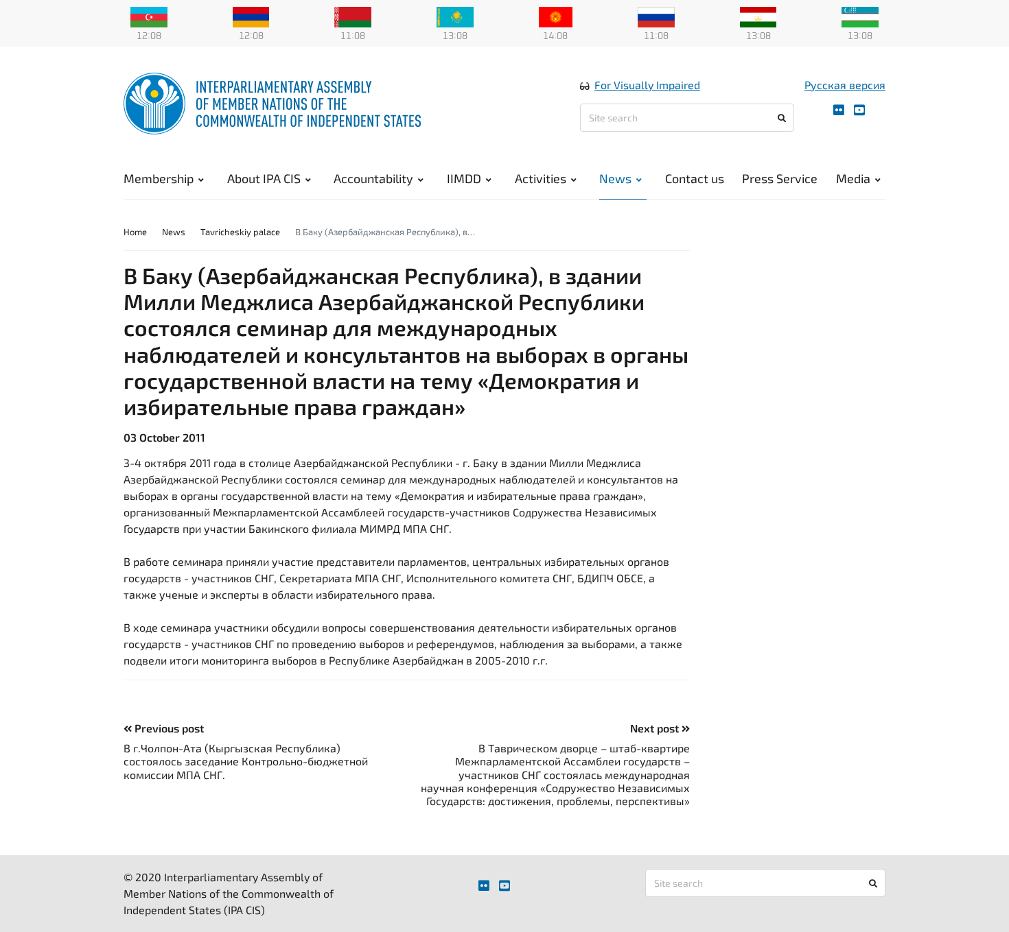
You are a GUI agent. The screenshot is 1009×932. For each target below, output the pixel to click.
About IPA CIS (264, 178)
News (615, 178)
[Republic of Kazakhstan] (455, 16)
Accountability (373, 178)
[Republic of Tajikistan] (758, 16)
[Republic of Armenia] (251, 16)
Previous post (168, 727)
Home (135, 231)
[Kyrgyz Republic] (555, 16)
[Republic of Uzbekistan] (860, 16)
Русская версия (844, 84)
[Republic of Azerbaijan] (148, 16)
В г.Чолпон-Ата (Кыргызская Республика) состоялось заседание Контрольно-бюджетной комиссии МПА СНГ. (246, 760)
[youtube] (859, 110)
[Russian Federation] (656, 16)
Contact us (694, 178)
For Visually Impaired (647, 84)
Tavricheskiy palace (240, 231)
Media (853, 178)
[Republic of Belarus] (352, 16)
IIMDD (464, 178)
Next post (656, 727)
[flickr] (838, 110)
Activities (540, 178)
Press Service (779, 178)
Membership (159, 178)
